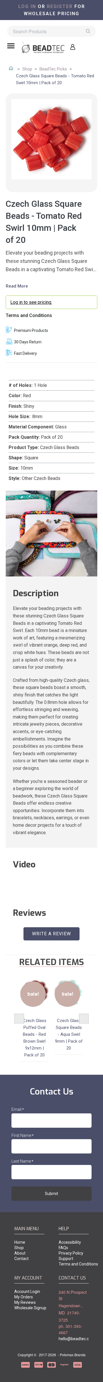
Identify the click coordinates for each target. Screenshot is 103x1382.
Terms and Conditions (29, 315)
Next (84, 1018)
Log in (27, 6)
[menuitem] (29, 1242)
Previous (19, 1018)
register (60, 6)
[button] (11, 46)
